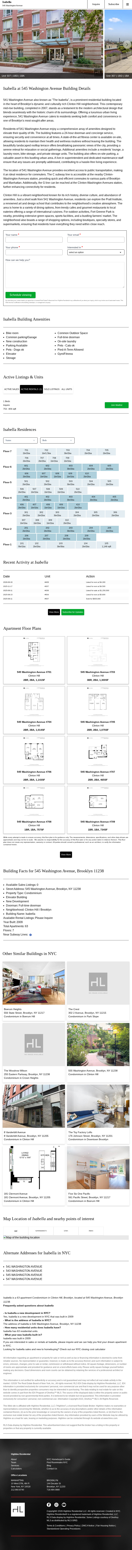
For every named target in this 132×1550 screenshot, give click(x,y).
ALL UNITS (67, 389)
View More (54, 612)
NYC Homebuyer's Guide (58, 1459)
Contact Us (52, 1468)
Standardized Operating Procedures (63, 1529)
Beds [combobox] (44, 440)
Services (15, 1465)
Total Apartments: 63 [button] (15, 926)
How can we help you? (18, 260)
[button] (127, 44)
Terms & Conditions (56, 1525)
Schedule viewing (20, 294)
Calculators (16, 1468)
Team (13, 1462)
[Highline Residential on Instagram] (56, 1505)
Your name (11, 234)
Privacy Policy (73, 1525)
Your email (73, 234)
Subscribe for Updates (72, 612)
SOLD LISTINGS (51, 389)
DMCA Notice (88, 1525)
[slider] (66, 44)
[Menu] (127, 4)
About (13, 1459)
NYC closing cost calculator (90, 1349)
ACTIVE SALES (11, 389)
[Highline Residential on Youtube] (64, 1505)
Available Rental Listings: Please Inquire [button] (28, 917)
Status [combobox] (8, 440)
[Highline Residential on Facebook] (49, 1505)
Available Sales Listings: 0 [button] (22, 884)
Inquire (96, 4)
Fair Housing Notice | (106, 1525)
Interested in (74, 247)
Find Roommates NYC (57, 1462)
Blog (49, 1465)
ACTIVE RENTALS (31, 389)
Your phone (12, 247)
